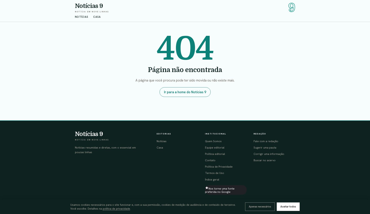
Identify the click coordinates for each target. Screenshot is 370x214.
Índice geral (212, 179)
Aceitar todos (288, 206)
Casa (97, 16)
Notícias (81, 16)
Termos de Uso (214, 173)
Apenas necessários (260, 206)
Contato (210, 160)
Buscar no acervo (265, 160)
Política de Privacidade (219, 166)
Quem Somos (213, 141)
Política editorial (215, 154)
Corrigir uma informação (269, 154)
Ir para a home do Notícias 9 (185, 92)
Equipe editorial (215, 147)
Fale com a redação (266, 141)
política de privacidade (116, 208)
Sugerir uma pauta (265, 147)
